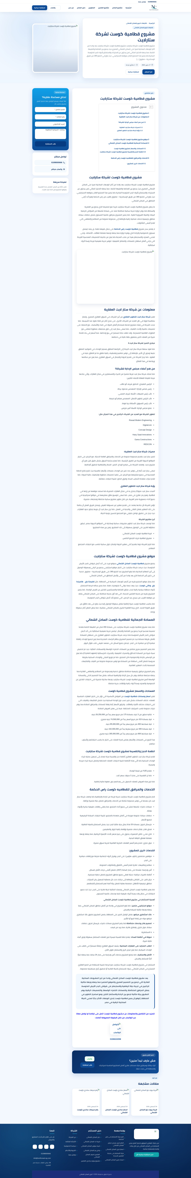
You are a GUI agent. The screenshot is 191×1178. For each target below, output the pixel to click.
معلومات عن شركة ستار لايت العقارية (133, 117)
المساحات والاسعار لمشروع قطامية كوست (128, 148)
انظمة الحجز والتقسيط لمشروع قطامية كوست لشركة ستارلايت (121, 152)
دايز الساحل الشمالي (93, 1137)
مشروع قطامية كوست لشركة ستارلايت (133, 113)
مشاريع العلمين (103, 8)
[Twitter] (46, 1147)
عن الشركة (72, 1137)
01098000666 (152, 2)
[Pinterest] (40, 1147)
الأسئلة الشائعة (71, 1141)
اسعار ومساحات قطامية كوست (137, 696)
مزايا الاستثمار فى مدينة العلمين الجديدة (115, 1154)
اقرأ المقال (148, 72)
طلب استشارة (87, 1065)
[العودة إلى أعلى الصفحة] (187, 1174)
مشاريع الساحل (117, 8)
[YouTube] (35, 1147)
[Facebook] (52, 1147)
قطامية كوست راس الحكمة (126, 229)
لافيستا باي (89, 582)
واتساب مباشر (56, 169)
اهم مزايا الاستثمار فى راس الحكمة (114, 1138)
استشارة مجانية (39, 8)
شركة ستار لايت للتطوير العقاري (137, 317)
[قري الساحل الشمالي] (147, 8)
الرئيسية (128, 8)
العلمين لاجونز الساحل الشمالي (93, 1156)
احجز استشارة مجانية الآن (144, 1154)
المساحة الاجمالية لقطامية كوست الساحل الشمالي (128, 143)
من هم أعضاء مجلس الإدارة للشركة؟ (130, 122)
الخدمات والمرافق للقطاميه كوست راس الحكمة (129, 158)
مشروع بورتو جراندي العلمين (90, 1161)
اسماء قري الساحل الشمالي (114, 1160)
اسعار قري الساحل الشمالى (115, 1149)
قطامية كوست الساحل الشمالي (130, 563)
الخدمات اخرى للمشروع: (135, 163)
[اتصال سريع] (186, 1166)
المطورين (91, 8)
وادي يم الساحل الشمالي (92, 1150)
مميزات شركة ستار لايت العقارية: (129, 127)
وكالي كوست (145, 586)
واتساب (52, 8)
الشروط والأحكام (70, 1150)
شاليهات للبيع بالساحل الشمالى (136, 23)
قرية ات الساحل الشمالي (92, 1141)
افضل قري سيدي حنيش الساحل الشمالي (116, 1144)
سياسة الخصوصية (70, 1146)
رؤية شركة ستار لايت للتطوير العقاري (128, 130)
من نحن (71, 8)
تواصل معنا (142, 2)
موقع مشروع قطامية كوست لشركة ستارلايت (130, 139)
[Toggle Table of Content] (150, 107)
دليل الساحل (81, 8)
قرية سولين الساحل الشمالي (90, 1146)
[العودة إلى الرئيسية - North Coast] (146, 1134)
